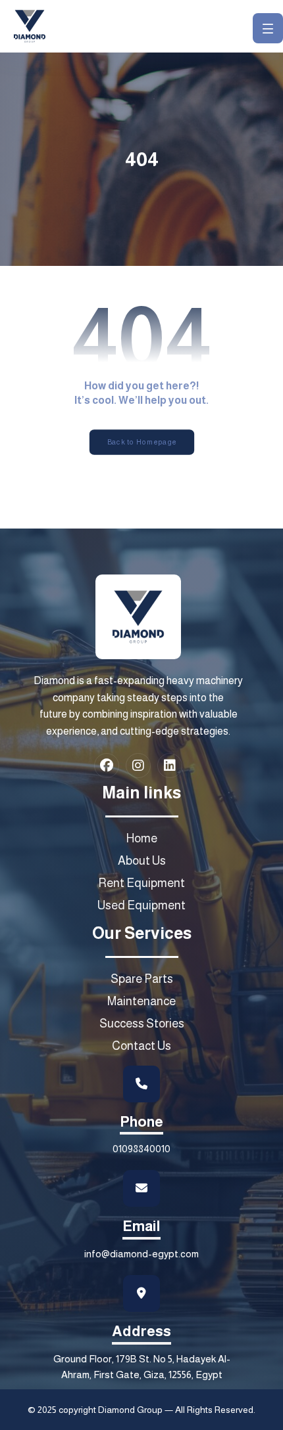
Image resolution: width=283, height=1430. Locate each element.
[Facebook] (106, 765)
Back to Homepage (141, 442)
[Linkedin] (169, 765)
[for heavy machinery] (29, 26)
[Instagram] (138, 765)
